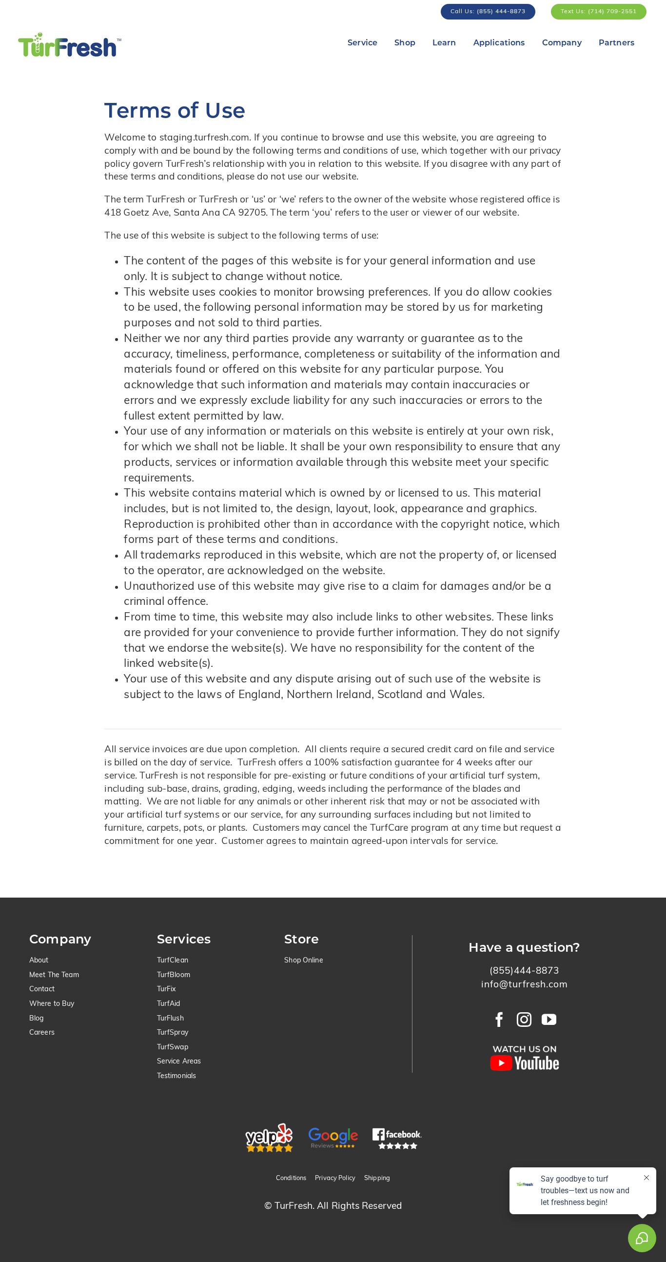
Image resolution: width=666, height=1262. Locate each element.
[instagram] (524, 1019)
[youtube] (549, 1019)
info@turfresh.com (524, 985)
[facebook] (499, 1019)
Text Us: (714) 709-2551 (599, 12)
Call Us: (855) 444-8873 (488, 12)
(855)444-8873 (524, 971)
